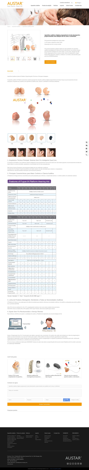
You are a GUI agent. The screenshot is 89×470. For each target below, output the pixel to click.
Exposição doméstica (67, 439)
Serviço (45, 439)
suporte (62, 5)
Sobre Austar (69, 5)
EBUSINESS (75, 433)
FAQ (36, 438)
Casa (8, 26)
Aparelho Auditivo (35, 5)
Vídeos (36, 435)
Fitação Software (38, 439)
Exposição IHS (65, 438)
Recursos (37, 437)
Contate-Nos (78, 5)
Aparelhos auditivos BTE (28, 26)
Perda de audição (46, 5)
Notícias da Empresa (29, 435)
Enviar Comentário (44, 404)
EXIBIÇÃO (65, 433)
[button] (8, 59)
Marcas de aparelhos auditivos (55, 468)
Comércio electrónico (65, 2)
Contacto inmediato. (50, 61)
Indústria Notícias (29, 437)
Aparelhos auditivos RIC (11, 438)
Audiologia (19, 435)
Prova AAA (65, 437)
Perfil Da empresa (47, 435)
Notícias (55, 5)
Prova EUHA (65, 435)
